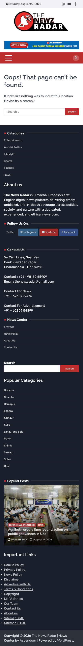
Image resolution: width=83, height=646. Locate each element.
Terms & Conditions (18, 589)
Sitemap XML (14, 618)
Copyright (11, 594)
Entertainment (13, 140)
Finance (9, 167)
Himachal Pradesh (22, 524)
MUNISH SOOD (20, 539)
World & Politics (13, 147)
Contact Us (11, 347)
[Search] (76, 58)
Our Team (11, 603)
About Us (9, 340)
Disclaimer (12, 579)
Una (41, 524)
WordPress (65, 640)
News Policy (11, 333)
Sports (8, 160)
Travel (7, 174)
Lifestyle (9, 154)
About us (11, 613)
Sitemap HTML (15, 623)
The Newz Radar (44, 636)
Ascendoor (28, 640)
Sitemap (9, 326)
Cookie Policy (14, 565)
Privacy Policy (14, 570)
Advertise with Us (17, 584)
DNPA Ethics (13, 599)
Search (9, 363)
